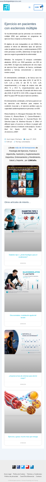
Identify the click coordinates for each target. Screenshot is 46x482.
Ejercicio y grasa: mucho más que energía (23, 437)
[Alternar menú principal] (29, 7)
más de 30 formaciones (25, 148)
